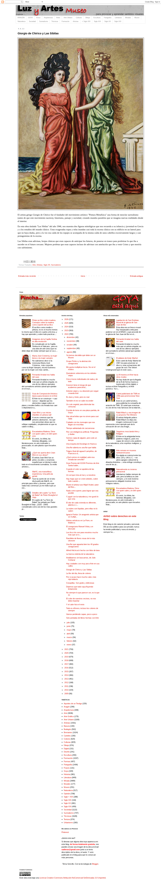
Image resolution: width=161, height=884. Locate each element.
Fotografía (107, 18)
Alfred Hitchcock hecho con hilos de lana (82, 550)
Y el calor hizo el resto (75, 604)
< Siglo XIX (86, 21)
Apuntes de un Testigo (73, 703)
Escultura (96, 18)
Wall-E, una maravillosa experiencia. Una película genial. (42, 474)
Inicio (83, 276)
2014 (66, 675)
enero (69, 645)
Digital (66, 748)
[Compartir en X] (29, 261)
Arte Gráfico (69, 716)
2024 (66, 327)
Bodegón (67, 729)
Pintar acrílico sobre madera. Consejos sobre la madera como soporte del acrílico (44, 322)
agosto (70, 352)
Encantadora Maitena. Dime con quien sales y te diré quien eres (44, 433)
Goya (66, 771)
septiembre (71, 348)
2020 (66, 653)
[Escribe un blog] (27, 261)
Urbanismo (68, 822)
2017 (66, 664)
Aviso (38, 18)
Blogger (95, 864)
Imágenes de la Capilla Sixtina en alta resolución (44, 340)
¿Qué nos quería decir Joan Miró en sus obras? (43, 454)
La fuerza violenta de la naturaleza (80, 554)
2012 (66, 682)
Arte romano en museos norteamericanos (126, 451)
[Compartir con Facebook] (32, 261)
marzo (69, 637)
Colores (67, 739)
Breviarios (68, 732)
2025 (66, 323)
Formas (67, 761)
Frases (67, 768)
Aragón (67, 707)
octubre (70, 345)
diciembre (71, 337)
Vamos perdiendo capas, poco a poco (81, 614)
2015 (66, 671)
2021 (66, 649)
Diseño (67, 752)
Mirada (66, 781)
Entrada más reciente (27, 276)
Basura (67, 726)
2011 (66, 686)
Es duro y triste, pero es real (77, 397)
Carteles (67, 736)
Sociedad (32, 21)
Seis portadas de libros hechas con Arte (82, 618)
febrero (70, 641)
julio (68, 622)
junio (69, 626)
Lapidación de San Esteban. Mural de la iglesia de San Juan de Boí (127, 322)
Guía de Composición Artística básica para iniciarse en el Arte (44, 395)
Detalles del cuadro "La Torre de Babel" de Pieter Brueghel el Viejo (44, 495)
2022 (66, 334)
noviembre (71, 341)
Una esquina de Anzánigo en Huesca (81, 444)
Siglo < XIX (68, 797)
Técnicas (54, 21)
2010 (66, 690)
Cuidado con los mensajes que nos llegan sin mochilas (80, 423)
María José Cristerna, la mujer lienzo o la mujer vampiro (44, 357)
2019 (66, 657)
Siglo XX (107, 21)
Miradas (128, 18)
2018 (66, 660)
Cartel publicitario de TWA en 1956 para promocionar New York (128, 396)
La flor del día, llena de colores (78, 573)
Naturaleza (21, 21)
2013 (66, 679)
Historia (67, 774)
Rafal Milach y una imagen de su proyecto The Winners (128, 413)
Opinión (67, 794)
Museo (136, 18)
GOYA (30, 18)
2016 (66, 668)
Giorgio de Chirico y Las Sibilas (79, 570)
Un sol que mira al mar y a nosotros (80, 475)
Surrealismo (43, 21)
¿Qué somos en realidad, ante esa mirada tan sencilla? (80, 458)
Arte (34, 265)
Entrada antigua (136, 276)
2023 (66, 330)
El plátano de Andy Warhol (127, 358)
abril (69, 634)
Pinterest (65, 832)
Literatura (118, 18)
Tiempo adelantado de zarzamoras (80, 428)
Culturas (79, 18)
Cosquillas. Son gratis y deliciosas (80, 583)
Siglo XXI (117, 21)
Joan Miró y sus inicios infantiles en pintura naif (41, 413)
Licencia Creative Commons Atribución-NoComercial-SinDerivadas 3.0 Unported (72, 878)
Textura (67, 819)
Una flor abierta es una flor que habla (81, 447)
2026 (66, 319)
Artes (58, 18)
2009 (66, 693)
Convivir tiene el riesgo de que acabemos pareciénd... (78, 386)
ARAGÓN (21, 18)
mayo (69, 630)
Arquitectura (48, 18)
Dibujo (87, 18)
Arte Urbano (68, 18)
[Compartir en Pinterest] (34, 261)
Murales (67, 784)
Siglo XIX (97, 21)
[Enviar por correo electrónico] (25, 261)
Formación (65, 21)
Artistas (75, 21)
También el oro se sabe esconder (79, 401)
